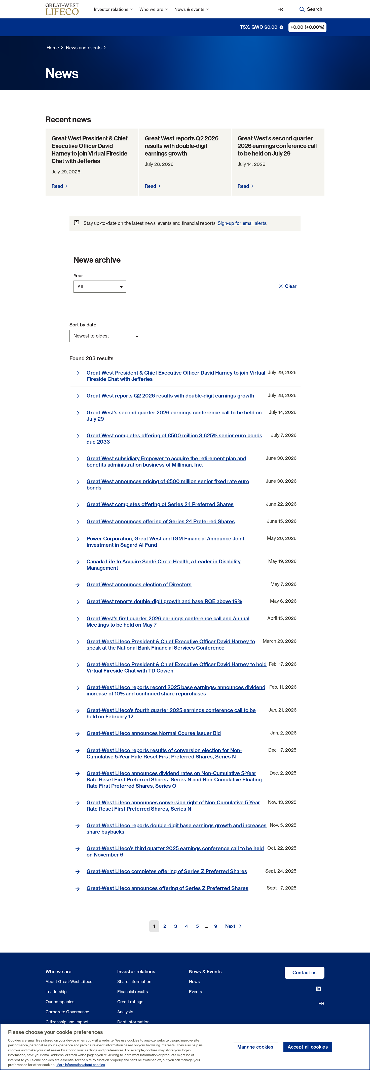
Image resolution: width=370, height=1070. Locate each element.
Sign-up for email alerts (242, 223)
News (194, 981)
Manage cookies (255, 1047)
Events (195, 991)
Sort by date (82, 325)
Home (53, 47)
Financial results (132, 991)
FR (280, 9)
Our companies (60, 1001)
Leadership (56, 991)
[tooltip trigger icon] (281, 27)
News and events (83, 47)
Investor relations (111, 9)
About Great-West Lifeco (69, 981)
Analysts (125, 1011)
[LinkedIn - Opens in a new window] (318, 989)
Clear (291, 286)
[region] (185, 1047)
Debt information (133, 1021)
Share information (134, 981)
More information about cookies (80, 1065)
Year (78, 276)
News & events (189, 9)
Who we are (151, 9)
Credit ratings (130, 1001)
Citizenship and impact (67, 1021)
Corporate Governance (67, 1011)
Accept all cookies (308, 1047)
